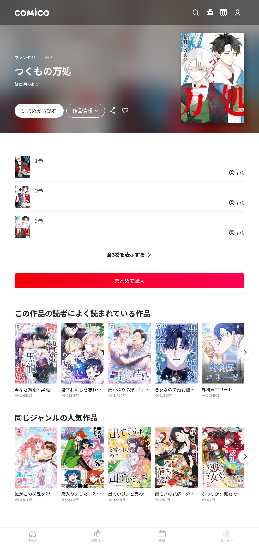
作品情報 (82, 110)
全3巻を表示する (126, 254)
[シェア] (112, 111)
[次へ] (245, 352)
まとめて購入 (129, 281)
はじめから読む (39, 110)
